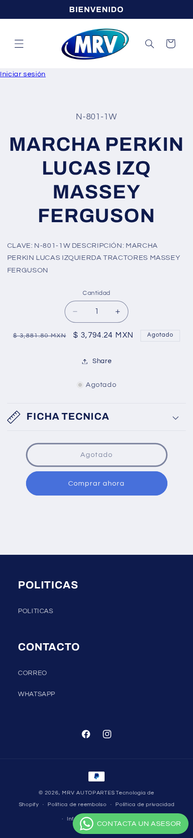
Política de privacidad (144, 804)
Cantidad (96, 293)
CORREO (32, 673)
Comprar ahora (96, 483)
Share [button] (101, 361)
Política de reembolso (77, 804)
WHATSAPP (36, 694)
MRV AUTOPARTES (88, 792)
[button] (19, 43)
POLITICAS (35, 611)
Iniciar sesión (23, 74)
